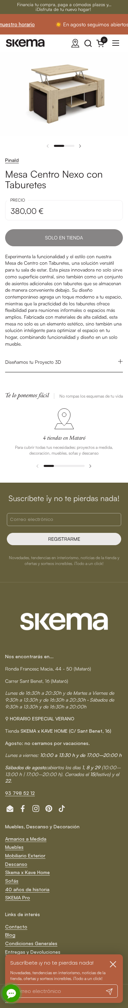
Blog (10, 935)
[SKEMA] (25, 43)
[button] (88, 43)
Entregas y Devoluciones (32, 952)
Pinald (12, 160)
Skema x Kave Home (27, 872)
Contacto (16, 926)
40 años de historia (27, 889)
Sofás (11, 881)
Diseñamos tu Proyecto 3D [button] (33, 362)
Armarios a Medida (25, 839)
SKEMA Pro (17, 897)
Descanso (16, 864)
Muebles (14, 847)
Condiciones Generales (31, 943)
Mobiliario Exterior (25, 855)
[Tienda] (75, 43)
